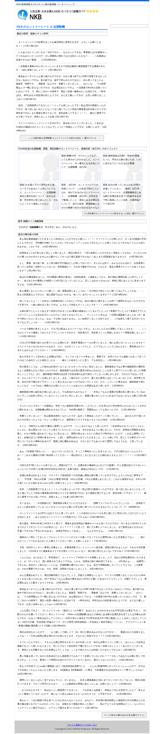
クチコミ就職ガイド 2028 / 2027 (82, 725)
